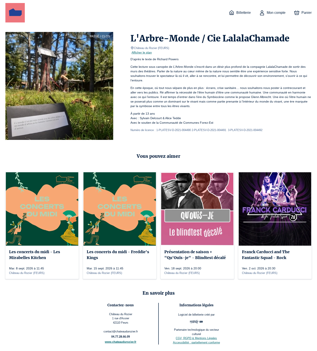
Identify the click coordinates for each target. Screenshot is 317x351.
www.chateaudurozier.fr (120, 341)
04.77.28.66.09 (120, 336)
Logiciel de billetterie (191, 314)
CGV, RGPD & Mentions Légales (196, 338)
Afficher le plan (142, 52)
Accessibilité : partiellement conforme (196, 342)
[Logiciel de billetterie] (196, 322)
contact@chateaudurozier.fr (121, 331)
